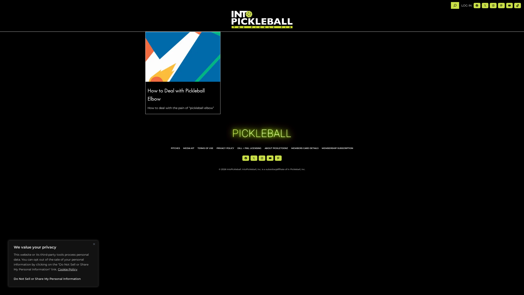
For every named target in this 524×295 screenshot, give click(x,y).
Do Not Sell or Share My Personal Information (47, 279)
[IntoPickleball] (262, 19)
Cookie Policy (67, 269)
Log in (466, 5)
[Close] (93, 244)
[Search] (455, 5)
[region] (53, 264)
